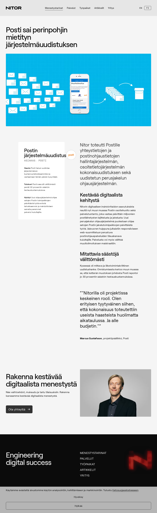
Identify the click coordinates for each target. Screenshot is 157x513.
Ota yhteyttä (16, 409)
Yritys (84, 475)
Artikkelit (88, 469)
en (140, 8)
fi (147, 8)
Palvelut (87, 458)
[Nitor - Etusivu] (14, 7)
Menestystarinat (93, 453)
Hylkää (78, 505)
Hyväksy (78, 496)
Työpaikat (87, 464)
